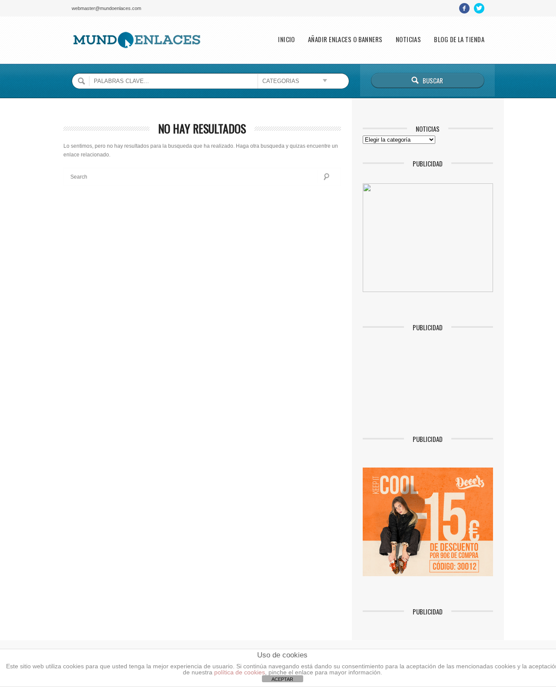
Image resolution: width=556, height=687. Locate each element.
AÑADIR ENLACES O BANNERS (345, 39)
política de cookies (239, 672)
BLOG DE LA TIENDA (459, 39)
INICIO (286, 39)
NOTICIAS (408, 39)
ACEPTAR (282, 679)
